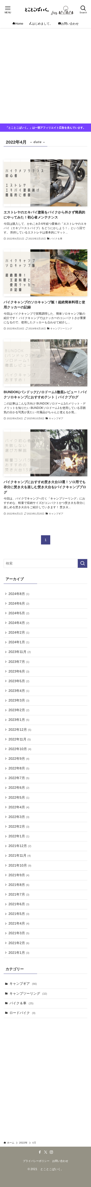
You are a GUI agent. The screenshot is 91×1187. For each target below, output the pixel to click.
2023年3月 (18, 700)
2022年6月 (18, 787)
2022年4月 (18, 807)
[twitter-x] (45, 1152)
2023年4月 (18, 691)
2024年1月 (18, 642)
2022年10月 (19, 749)
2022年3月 (18, 817)
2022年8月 (18, 768)
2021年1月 (18, 953)
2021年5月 (18, 914)
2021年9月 (18, 875)
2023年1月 (18, 720)
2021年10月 (19, 865)
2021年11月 (19, 855)
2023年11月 (19, 652)
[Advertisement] (45, 75)
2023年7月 (18, 662)
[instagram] (51, 1152)
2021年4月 (18, 923)
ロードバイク (22, 1013)
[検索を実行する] (82, 563)
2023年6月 (18, 671)
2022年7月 (18, 778)
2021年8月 (18, 885)
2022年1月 (18, 836)
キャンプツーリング (28, 993)
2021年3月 (18, 933)
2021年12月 (19, 846)
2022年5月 (18, 797)
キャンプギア (23, 983)
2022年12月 (19, 729)
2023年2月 (18, 710)
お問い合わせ (60, 1160)
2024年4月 (18, 623)
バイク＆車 (21, 1003)
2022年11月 (19, 739)
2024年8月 (18, 594)
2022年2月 (18, 826)
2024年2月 (18, 632)
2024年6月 (18, 603)
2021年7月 (18, 894)
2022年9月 (18, 758)
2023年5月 (18, 681)
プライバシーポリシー (36, 1160)
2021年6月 (18, 904)
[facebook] (40, 1152)
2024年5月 (18, 613)
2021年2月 (18, 943)
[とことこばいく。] (45, 9)
